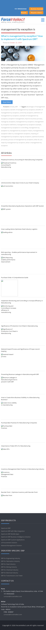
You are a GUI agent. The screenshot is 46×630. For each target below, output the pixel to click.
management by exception (25, 122)
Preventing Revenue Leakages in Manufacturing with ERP (20, 374)
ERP (16, 107)
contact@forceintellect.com (13, 596)
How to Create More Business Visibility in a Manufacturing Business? (20, 398)
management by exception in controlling (14, 128)
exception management (16, 119)
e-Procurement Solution (9, 543)
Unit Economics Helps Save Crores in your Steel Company (20, 183)
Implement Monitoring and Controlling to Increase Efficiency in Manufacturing (22, 302)
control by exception (26, 113)
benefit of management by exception (22, 110)
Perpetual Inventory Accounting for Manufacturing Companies (22, 160)
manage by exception (8, 122)
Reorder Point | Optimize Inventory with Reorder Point (19, 492)
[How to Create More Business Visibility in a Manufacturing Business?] (9, 410)
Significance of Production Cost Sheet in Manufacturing (19, 326)
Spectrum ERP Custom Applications (13, 540)
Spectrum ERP (5, 528)
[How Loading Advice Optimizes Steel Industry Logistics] (9, 239)
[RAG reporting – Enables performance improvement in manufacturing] (9, 265)
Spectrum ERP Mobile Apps (10, 534)
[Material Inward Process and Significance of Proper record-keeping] (9, 361)
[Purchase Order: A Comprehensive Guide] (9, 288)
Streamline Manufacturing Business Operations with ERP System (22, 206)
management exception (22, 134)
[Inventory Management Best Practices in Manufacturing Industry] (9, 479)
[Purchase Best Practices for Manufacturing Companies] (9, 433)
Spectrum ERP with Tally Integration (13, 531)
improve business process (33, 119)
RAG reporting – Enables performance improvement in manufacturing (19, 253)
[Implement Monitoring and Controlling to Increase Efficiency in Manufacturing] (9, 313)
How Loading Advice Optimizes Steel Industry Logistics (19, 229)
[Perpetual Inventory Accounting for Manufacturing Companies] (9, 170)
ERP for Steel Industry (8, 564)
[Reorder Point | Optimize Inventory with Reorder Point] (9, 502)
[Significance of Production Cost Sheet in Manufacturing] (9, 336)
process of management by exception (20, 140)
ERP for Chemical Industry (9, 570)
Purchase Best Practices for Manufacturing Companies (19, 423)
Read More (7, 102)
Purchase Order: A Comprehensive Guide (14, 277)
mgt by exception (25, 137)
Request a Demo (36, 13)
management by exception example (29, 125)
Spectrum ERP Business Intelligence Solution (15, 537)
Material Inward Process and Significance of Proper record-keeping (20, 350)
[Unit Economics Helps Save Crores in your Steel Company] (9, 193)
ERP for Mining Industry (9, 567)
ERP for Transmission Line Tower (12, 576)
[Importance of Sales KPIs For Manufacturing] (9, 456)
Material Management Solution (11, 545)
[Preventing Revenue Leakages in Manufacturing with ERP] (9, 385)
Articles (12, 107)
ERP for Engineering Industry (10, 558)
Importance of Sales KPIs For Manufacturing (15, 446)
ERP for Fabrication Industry (10, 561)
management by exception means (21, 131)
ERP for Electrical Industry (9, 573)
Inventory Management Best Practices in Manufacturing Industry (22, 469)
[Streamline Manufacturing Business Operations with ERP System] (9, 216)
